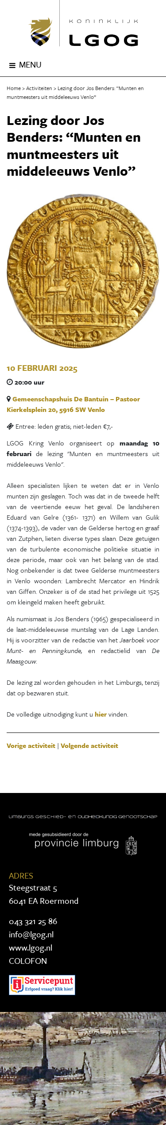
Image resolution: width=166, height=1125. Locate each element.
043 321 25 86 (33, 921)
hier (101, 714)
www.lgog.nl (30, 947)
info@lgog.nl (31, 934)
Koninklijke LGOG (83, 23)
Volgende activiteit (89, 745)
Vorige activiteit (31, 745)
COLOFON (28, 960)
